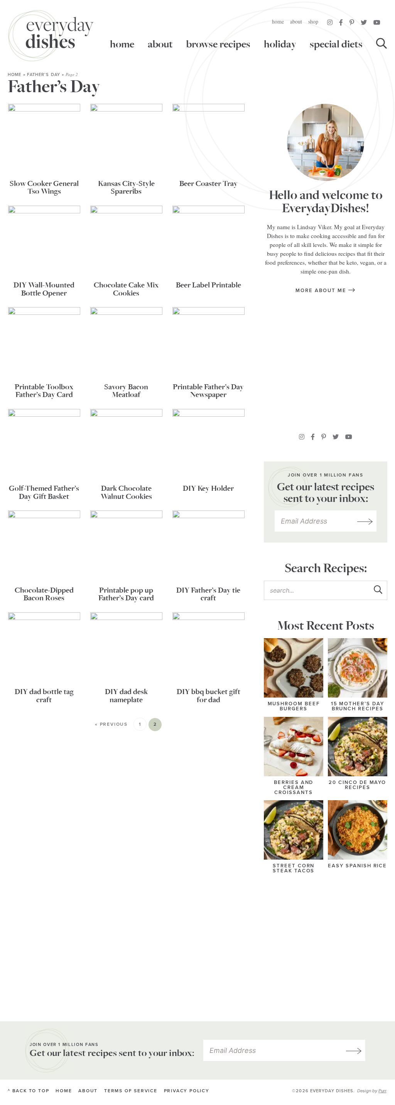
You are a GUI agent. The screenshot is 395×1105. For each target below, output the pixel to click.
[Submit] (377, 590)
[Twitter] (363, 22)
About (296, 21)
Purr (382, 1090)
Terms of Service (130, 1091)
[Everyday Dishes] (51, 36)
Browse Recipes (218, 44)
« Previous (111, 724)
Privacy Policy (186, 1091)
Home (278, 21)
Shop (313, 21)
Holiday (280, 44)
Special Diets (336, 44)
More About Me (321, 290)
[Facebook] (341, 22)
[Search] (381, 44)
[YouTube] (377, 22)
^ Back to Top (28, 1091)
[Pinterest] (351, 22)
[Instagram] (330, 22)
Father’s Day (43, 74)
